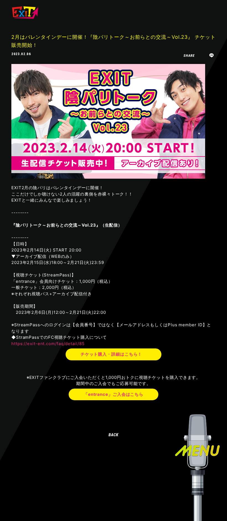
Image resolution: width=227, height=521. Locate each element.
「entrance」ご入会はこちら (113, 394)
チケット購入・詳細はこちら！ (111, 354)
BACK (114, 434)
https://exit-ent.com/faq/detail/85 (48, 343)
